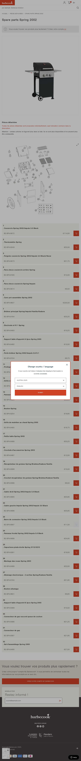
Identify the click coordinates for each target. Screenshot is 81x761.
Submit (40, 392)
